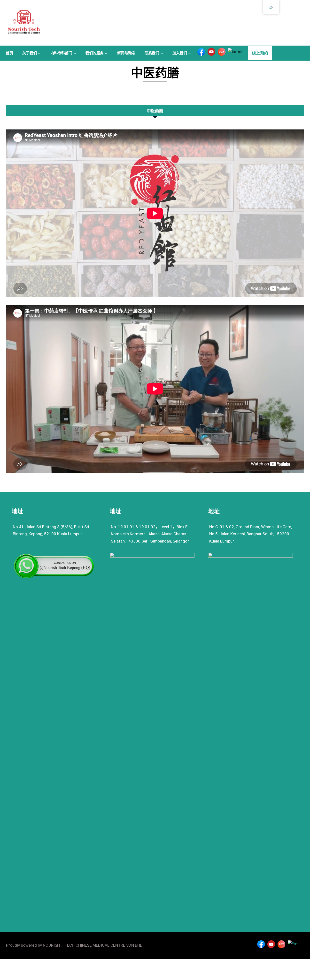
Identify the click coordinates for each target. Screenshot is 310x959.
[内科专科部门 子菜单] (74, 53)
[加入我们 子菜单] (189, 53)
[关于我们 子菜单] (39, 53)
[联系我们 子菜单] (161, 53)
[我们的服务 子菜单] (106, 53)
